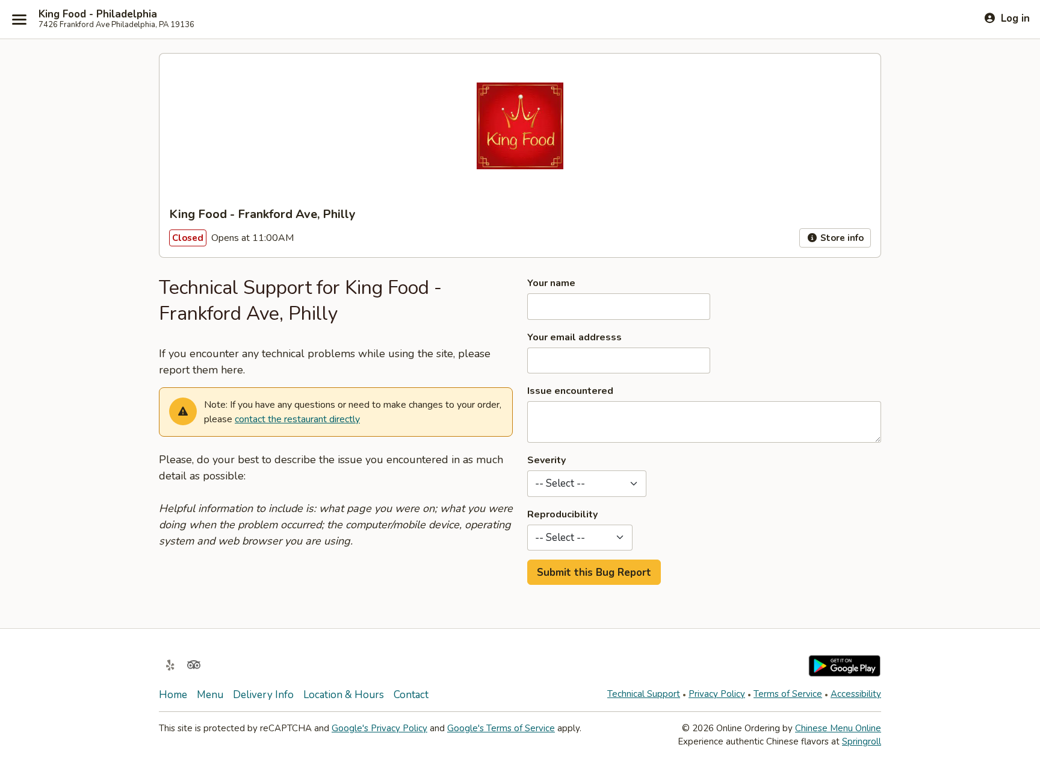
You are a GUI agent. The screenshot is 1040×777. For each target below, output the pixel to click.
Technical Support (643, 694)
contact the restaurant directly (297, 419)
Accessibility (856, 694)
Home (173, 695)
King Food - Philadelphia (98, 14)
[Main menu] (19, 19)
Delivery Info (263, 695)
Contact (411, 695)
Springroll (861, 741)
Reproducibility (562, 514)
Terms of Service (788, 694)
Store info (841, 238)
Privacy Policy (717, 694)
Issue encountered (570, 391)
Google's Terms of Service (501, 728)
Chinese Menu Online (838, 728)
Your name (551, 283)
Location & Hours (343, 695)
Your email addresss (574, 337)
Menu (210, 695)
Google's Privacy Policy (379, 728)
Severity (546, 460)
